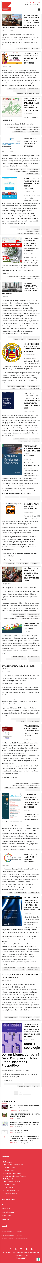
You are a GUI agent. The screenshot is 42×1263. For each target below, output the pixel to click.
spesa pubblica (9, 787)
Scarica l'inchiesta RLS (19, 1130)
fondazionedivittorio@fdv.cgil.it (15, 1176)
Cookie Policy (6, 1219)
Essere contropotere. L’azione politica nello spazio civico (25, 1115)
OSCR (24, 1258)
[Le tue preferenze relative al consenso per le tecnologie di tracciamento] (38, 1259)
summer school (21, 787)
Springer (36, 441)
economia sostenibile (33, 785)
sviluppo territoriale (14, 659)
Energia (14, 388)
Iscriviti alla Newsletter (31, 4)
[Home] (13, 6)
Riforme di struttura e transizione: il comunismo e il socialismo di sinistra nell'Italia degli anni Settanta (24, 1138)
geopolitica (36, 48)
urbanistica (21, 721)
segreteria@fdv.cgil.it (12, 1190)
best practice (35, 1019)
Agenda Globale (34, 892)
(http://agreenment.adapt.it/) (11, 308)
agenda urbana (35, 661)
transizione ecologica (19, 131)
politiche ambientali (33, 970)
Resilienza (36, 229)
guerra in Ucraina (34, 131)
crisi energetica (35, 129)
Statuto (4, 1205)
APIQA (37, 278)
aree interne (35, 783)
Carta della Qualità (8, 1212)
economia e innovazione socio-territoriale (28, 93)
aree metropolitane (34, 721)
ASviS (24, 659)
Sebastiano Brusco (34, 787)
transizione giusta (34, 89)
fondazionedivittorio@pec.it (14, 1173)
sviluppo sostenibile (23, 48)
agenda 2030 (36, 563)
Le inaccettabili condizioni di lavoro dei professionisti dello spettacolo (24, 1123)
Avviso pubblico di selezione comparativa (15, 1239)
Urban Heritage (35, 439)
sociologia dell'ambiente (32, 1084)
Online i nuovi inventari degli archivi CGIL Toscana (24, 1107)
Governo (14, 849)
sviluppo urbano (34, 388)
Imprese (22, 849)
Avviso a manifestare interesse (12, 1231)
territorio (23, 388)
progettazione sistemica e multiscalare (29, 233)
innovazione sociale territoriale (31, 497)
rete (11, 892)
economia (21, 967)
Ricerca (12, 1118)
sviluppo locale (21, 616)
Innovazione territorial (11, 618)
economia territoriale (33, 227)
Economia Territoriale (17, 227)
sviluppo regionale (34, 616)
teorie (37, 1017)
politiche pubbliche (19, 970)
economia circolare (19, 339)
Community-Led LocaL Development (30, 618)
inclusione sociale (19, 91)
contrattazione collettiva (32, 337)
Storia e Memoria (15, 1110)
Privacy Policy (6, 1216)
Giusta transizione (34, 127)
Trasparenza (6, 1208)
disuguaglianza (10, 563)
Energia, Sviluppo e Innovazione (17, 89)
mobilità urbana (34, 659)
